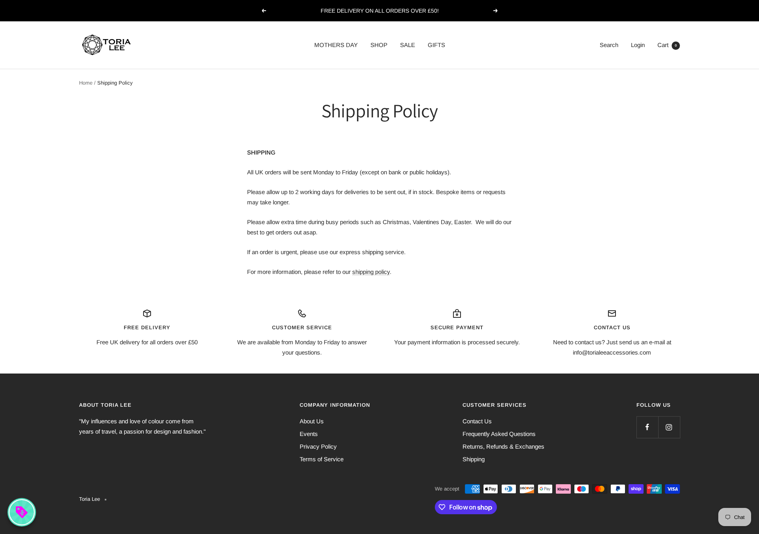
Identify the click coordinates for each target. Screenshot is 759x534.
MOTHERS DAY (336, 45)
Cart (667, 45)
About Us (312, 421)
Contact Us (477, 421)
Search (609, 45)
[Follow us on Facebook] (647, 427)
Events (309, 433)
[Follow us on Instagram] (669, 427)
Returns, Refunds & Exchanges (503, 446)
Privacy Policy (318, 446)
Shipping (474, 459)
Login (638, 45)
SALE (407, 45)
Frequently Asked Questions (499, 433)
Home (86, 83)
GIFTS (436, 45)
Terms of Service (322, 459)
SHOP (378, 45)
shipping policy (371, 271)
